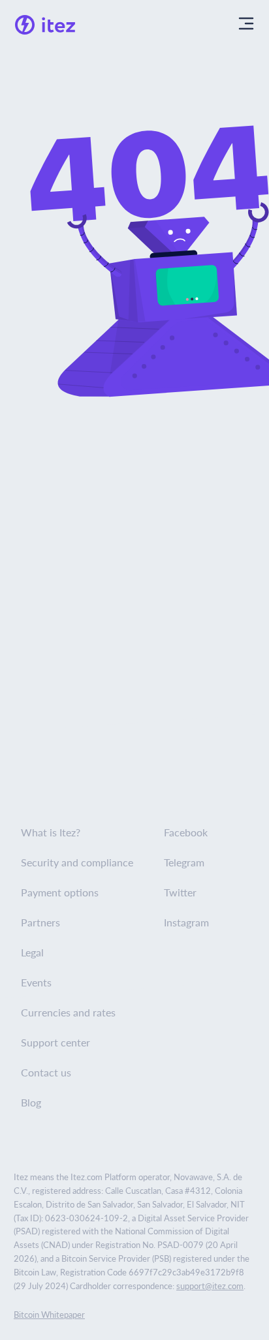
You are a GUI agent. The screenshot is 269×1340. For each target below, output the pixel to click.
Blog (31, 1102)
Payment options (60, 892)
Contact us (46, 1072)
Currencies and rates (68, 1012)
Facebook (186, 832)
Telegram (184, 862)
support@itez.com (210, 1285)
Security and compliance (77, 862)
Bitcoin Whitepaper (49, 1314)
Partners (40, 922)
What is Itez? (50, 832)
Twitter (180, 892)
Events (36, 982)
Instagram (186, 922)
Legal (32, 952)
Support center (55, 1042)
